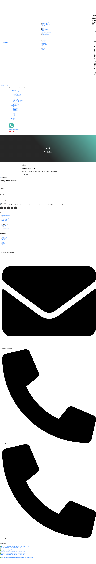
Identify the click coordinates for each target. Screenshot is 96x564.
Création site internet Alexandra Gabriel (61, 559)
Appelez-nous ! (14, 129)
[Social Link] (93, 79)
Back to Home (26, 174)
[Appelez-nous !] (11, 125)
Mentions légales (47, 559)
